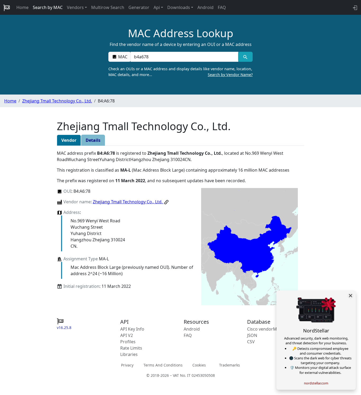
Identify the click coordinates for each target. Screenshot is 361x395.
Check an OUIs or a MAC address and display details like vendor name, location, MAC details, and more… (180, 71)
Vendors (75, 7)
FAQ (222, 7)
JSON (252, 335)
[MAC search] (245, 57)
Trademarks (229, 365)
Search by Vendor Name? (230, 74)
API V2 (126, 335)
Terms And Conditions (163, 365)
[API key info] (354, 7)
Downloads (178, 7)
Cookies (199, 365)
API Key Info (132, 329)
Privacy (127, 365)
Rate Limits (131, 348)
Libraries (129, 354)
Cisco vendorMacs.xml (269, 329)
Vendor (68, 140)
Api (157, 7)
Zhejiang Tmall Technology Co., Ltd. (57, 101)
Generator (138, 7)
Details (93, 140)
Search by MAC (48, 7)
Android (205, 7)
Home (22, 7)
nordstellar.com (316, 383)
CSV (251, 342)
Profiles (128, 342)
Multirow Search (107, 7)
